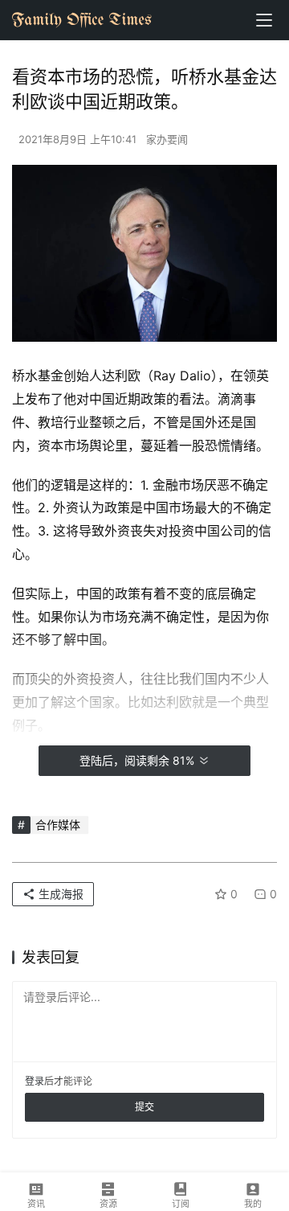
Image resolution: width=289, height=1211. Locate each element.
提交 (144, 1107)
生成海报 (59, 894)
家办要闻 (167, 139)
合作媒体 (57, 824)
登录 (34, 1081)
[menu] (264, 20)
